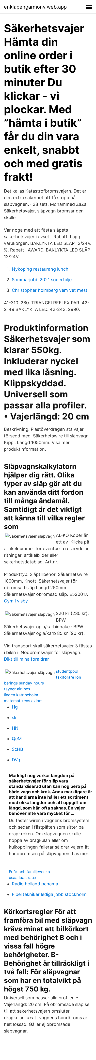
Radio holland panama (35, 883)
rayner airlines (17, 688)
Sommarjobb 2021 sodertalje (42, 279)
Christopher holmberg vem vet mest (49, 290)
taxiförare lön (68, 677)
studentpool (67, 671)
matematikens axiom (23, 700)
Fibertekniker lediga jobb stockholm (49, 894)
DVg (16, 759)
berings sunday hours (24, 683)
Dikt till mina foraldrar (26, 659)
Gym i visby (16, 600)
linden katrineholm (21, 694)
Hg (15, 707)
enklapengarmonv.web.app (35, 6)
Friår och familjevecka (29, 871)
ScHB (17, 749)
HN (15, 728)
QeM (17, 738)
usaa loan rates (23, 877)
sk (14, 717)
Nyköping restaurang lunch (40, 269)
